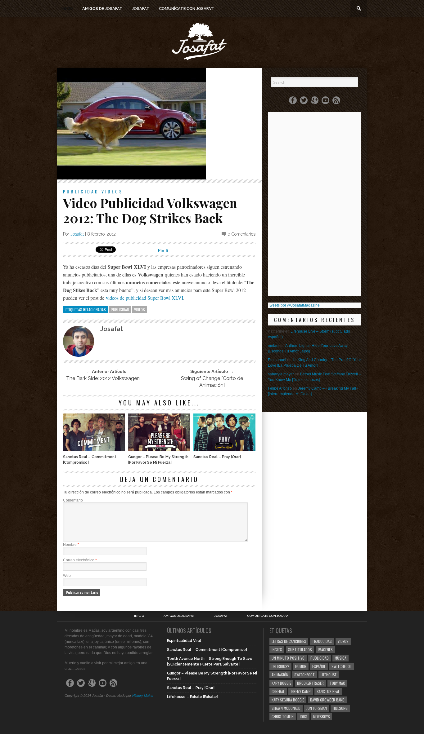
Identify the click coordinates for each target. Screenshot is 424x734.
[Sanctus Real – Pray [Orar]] (224, 449)
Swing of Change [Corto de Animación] (212, 381)
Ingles (277, 649)
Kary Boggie (281, 683)
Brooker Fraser (310, 683)
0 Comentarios (241, 234)
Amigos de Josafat (102, 8)
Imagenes (325, 649)
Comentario (73, 500)
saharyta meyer (281, 374)
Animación (280, 674)
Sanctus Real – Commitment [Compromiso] (89, 460)
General (278, 691)
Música (340, 658)
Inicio (67, 8)
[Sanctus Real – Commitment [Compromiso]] (94, 449)
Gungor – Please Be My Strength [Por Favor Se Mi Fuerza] (158, 460)
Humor (300, 666)
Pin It (163, 250)
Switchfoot (342, 666)
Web (67, 575)
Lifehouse (328, 674)
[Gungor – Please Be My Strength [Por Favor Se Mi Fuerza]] (159, 449)
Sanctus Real (328, 691)
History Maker (143, 695)
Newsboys (321, 716)
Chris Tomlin (283, 716)
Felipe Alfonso (280, 388)
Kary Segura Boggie (288, 699)
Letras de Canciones (289, 641)
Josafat (141, 8)
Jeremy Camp (301, 691)
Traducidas (322, 641)
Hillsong (340, 708)
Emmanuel (277, 360)
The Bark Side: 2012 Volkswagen (103, 378)
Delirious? (280, 666)
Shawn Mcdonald (286, 708)
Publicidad (81, 191)
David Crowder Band (327, 699)
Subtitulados (300, 649)
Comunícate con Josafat (186, 8)
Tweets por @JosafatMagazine (294, 305)
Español (319, 666)
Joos (303, 716)
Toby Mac (337, 683)
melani (273, 345)
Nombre (71, 544)
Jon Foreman (316, 708)
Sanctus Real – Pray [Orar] (217, 457)
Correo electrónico (80, 560)
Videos (112, 191)
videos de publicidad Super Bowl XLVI (144, 297)
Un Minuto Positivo (288, 658)
